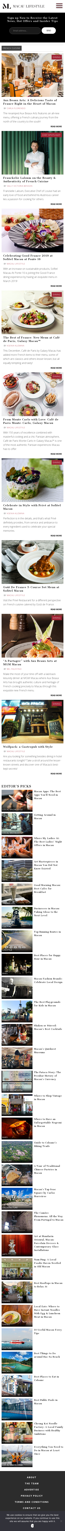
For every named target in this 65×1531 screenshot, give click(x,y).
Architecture (10, 1207)
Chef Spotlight (51, 135)
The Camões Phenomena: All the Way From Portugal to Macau (48, 1216)
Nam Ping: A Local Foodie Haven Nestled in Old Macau (47, 1263)
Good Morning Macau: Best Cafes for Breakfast (47, 888)
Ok (33, 1526)
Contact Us (32, 1508)
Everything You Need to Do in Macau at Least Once (48, 1450)
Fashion (7, 996)
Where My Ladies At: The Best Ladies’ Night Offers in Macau (48, 842)
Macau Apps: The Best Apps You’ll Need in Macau (47, 795)
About (31, 1477)
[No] (61, 1521)
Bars (5, 856)
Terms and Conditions (32, 1501)
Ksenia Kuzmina (15, 345)
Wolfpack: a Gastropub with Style (28, 746)
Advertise (31, 1489)
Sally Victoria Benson (19, 186)
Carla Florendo (16, 108)
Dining (57, 57)
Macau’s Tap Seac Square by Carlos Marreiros (45, 1193)
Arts (4, 879)
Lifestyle (7, 950)
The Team (32, 1483)
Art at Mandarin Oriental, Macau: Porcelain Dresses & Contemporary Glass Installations (46, 1243)
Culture (7, 926)
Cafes (5, 1394)
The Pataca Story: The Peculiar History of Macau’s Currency (47, 1076)
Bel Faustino (14, 669)
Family (6, 1020)
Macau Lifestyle (16, 263)
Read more (56, 126)
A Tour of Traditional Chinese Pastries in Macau (47, 1169)
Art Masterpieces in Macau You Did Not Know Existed (46, 865)
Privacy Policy (32, 1495)
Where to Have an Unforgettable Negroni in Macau (48, 1122)
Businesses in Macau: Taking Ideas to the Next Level (47, 912)
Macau (6, 1371)
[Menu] (59, 5)
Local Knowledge (12, 809)
